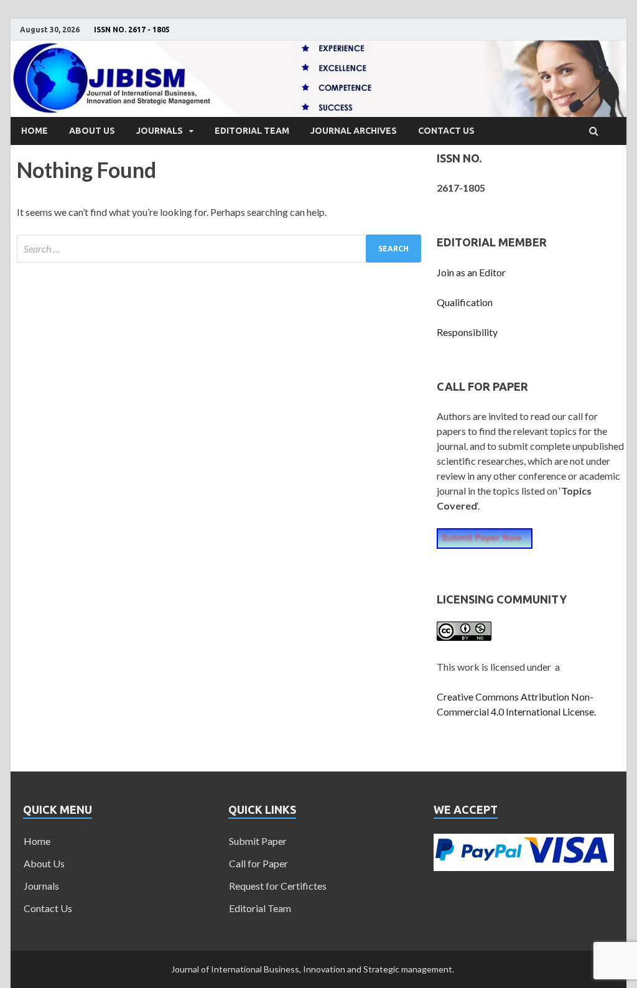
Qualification (465, 302)
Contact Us (446, 131)
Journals (159, 131)
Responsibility (467, 332)
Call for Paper (258, 863)
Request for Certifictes (278, 886)
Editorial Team (252, 131)
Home (34, 131)
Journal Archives (353, 131)
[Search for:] (219, 249)
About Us (92, 131)
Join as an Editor (471, 272)
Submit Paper (258, 841)
